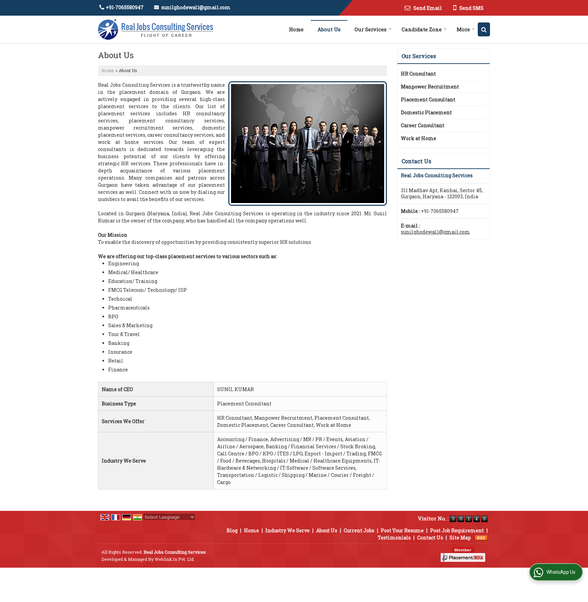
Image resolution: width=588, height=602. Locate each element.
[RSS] (481, 537)
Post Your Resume (402, 530)
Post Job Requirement (457, 530)
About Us (329, 29)
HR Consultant (418, 73)
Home (296, 29)
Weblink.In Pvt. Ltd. (174, 559)
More (463, 29)
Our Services (371, 29)
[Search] (484, 29)
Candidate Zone (422, 29)
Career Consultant (422, 125)
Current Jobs (359, 530)
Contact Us (430, 537)
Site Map (460, 537)
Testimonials (394, 537)
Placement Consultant (428, 99)
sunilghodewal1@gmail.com (195, 7)
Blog (232, 530)
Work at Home (418, 138)
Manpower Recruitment (430, 86)
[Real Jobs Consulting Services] (155, 29)
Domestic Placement (426, 112)
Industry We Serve (287, 530)
